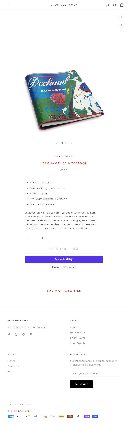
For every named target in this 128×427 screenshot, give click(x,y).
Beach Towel (77, 338)
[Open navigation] (6, 4)
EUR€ (10, 404)
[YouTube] (31, 334)
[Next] (71, 143)
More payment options (64, 267)
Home (11, 360)
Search (74, 327)
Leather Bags (77, 332)
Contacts (13, 366)
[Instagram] (16, 334)
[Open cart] (121, 5)
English (24, 404)
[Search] (114, 5)
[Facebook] (9, 334)
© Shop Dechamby (19, 411)
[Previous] (56, 143)
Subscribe (81, 384)
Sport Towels (77, 343)
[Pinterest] (23, 334)
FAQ (10, 371)
